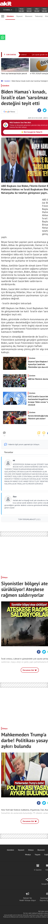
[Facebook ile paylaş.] (39, 110)
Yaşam (37, 854)
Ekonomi (28, 16)
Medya (28, 854)
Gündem (10, 16)
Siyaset (19, 16)
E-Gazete (37, 870)
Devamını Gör (29, 670)
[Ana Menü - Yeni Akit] (2, 16)
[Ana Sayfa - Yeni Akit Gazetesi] (5, 3)
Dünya (4, 577)
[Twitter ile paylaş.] (45, 110)
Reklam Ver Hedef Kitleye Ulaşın (27, 899)
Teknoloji (39, 16)
